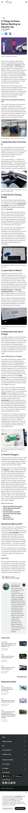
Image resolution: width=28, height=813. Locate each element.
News (4, 18)
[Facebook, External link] (6, 783)
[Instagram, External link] (11, 783)
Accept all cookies (20, 808)
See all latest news (22, 676)
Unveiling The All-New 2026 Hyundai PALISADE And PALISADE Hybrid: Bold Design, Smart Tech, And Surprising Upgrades (8, 714)
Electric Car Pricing (8, 519)
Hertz (8, 65)
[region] (14, 802)
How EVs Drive (7, 517)
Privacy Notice (18, 796)
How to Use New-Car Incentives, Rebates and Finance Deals (7, 689)
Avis (11, 65)
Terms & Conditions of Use (7, 788)
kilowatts (3, 393)
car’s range (10, 209)
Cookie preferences (8, 808)
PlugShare (6, 469)
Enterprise (18, 65)
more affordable (13, 532)
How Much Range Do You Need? (11, 511)
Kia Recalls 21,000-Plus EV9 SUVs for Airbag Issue (8, 668)
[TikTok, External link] (3, 783)
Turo (24, 74)
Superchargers (5, 400)
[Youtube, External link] (9, 783)
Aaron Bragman (6, 29)
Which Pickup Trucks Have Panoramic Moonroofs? (7, 657)
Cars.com (13, 799)
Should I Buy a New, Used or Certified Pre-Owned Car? (8, 701)
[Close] (26, 792)
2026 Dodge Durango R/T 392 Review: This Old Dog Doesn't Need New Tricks (8, 645)
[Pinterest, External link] (14, 783)
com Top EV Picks (8, 510)
